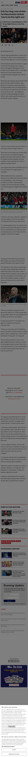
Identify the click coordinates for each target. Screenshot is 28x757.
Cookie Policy (11, 726)
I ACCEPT (14, 749)
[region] (14, 731)
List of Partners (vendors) (8, 746)
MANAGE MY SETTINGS (14, 754)
